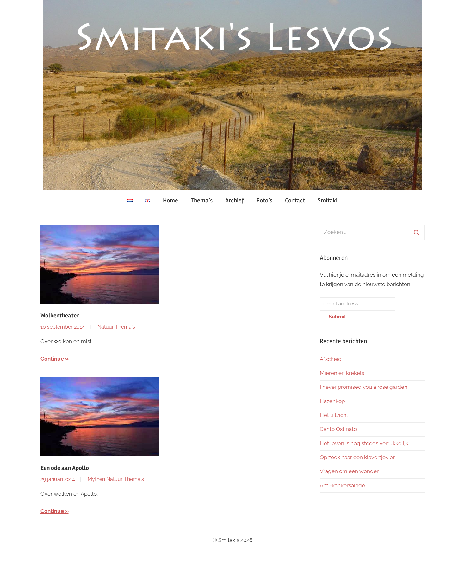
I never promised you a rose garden (363, 387)
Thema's (125, 327)
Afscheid (331, 359)
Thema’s (202, 200)
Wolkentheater (59, 315)
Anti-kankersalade (342, 485)
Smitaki (328, 200)
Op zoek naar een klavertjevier (357, 457)
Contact (295, 200)
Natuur (105, 327)
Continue (52, 359)
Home (170, 200)
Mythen (96, 479)
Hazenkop (332, 401)
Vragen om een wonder (349, 471)
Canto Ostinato (338, 429)
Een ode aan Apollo (64, 468)
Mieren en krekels (342, 373)
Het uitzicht (334, 415)
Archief (234, 200)
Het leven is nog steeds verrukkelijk (364, 443)
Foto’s (264, 200)
